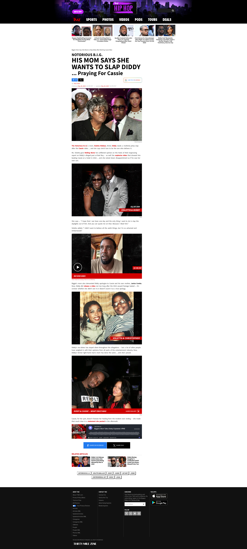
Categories (76, 519)
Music (111, 477)
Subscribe (143, 504)
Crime (133, 473)
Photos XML (76, 533)
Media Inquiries (103, 505)
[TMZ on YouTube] (135, 513)
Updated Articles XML (79, 516)
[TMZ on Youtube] (79, 3)
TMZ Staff (77, 83)
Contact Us (102, 495)
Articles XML (77, 511)
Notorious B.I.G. (84, 473)
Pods (138, 19)
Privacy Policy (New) (79, 497)
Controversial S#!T (99, 477)
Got (78, 12)
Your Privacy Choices (83, 505)
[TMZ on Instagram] (83, 4)
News (76, 20)
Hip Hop (125, 473)
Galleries (75, 524)
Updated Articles (78, 514)
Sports (91, 19)
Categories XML (78, 522)
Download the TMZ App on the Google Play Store (159, 502)
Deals (167, 19)
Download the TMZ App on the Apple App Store (159, 496)
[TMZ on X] (76, 4)
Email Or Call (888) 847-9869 (93, 12)
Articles (75, 508)
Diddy (110, 473)
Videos (124, 19)
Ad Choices (76, 503)
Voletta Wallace (99, 473)
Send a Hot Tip (103, 497)
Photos (108, 19)
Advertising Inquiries (105, 503)
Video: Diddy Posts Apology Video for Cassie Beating (83, 279)
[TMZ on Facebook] (73, 4)
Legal (118, 477)
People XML (76, 530)
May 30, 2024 (82, 86)
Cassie (117, 473)
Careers (101, 500)
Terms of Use (77, 500)
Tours (152, 19)
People (75, 527)
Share (96, 445)
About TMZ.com (78, 495)
